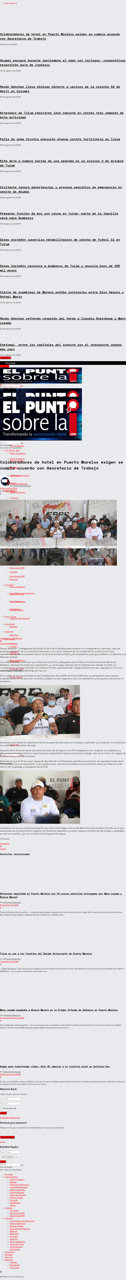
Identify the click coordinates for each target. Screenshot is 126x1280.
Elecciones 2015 (17, 576)
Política (8, 1208)
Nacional (9, 1260)
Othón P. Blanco (17, 459)
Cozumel (14, 1200)
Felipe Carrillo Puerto (19, 475)
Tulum (13, 1205)
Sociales (9, 1254)
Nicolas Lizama (16, 610)
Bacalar (13, 1182)
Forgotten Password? (10, 1117)
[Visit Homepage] (41, 381)
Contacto (4, 366)
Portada (9, 1174)
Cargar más (5, 358)
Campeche (15, 1265)
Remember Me (9, 1108)
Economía (14, 1267)
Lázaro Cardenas (17, 492)
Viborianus (15, 1249)
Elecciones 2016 (17, 568)
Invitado (14, 1236)
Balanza (13, 627)
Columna (9, 584)
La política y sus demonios (22, 593)
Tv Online (14, 1210)
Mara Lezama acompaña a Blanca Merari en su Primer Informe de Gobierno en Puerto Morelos (59, 1010)
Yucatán (13, 1262)
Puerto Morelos (17, 446)
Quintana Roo (12, 450)
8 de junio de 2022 (8, 488)
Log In (3, 1142)
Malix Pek (14, 635)
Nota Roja (9, 1252)
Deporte (9, 631)
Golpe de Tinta (17, 1244)
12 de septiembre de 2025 (12, 1018)
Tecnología (10, 363)
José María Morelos (19, 1187)
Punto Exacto (16, 1247)
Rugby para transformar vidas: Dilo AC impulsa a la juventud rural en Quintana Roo (55, 1066)
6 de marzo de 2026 (9, 905)
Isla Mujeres (15, 1203)
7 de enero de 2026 (9, 961)
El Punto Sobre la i (22, 486)
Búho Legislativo (17, 587)
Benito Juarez (16, 1197)
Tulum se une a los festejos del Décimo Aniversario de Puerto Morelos (46, 953)
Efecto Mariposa (17, 601)
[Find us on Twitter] (1, 384)
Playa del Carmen (18, 453)
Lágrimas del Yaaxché (20, 618)
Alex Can (14, 1239)
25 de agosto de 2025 (10, 1074)
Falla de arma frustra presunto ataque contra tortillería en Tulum (60, 139)
